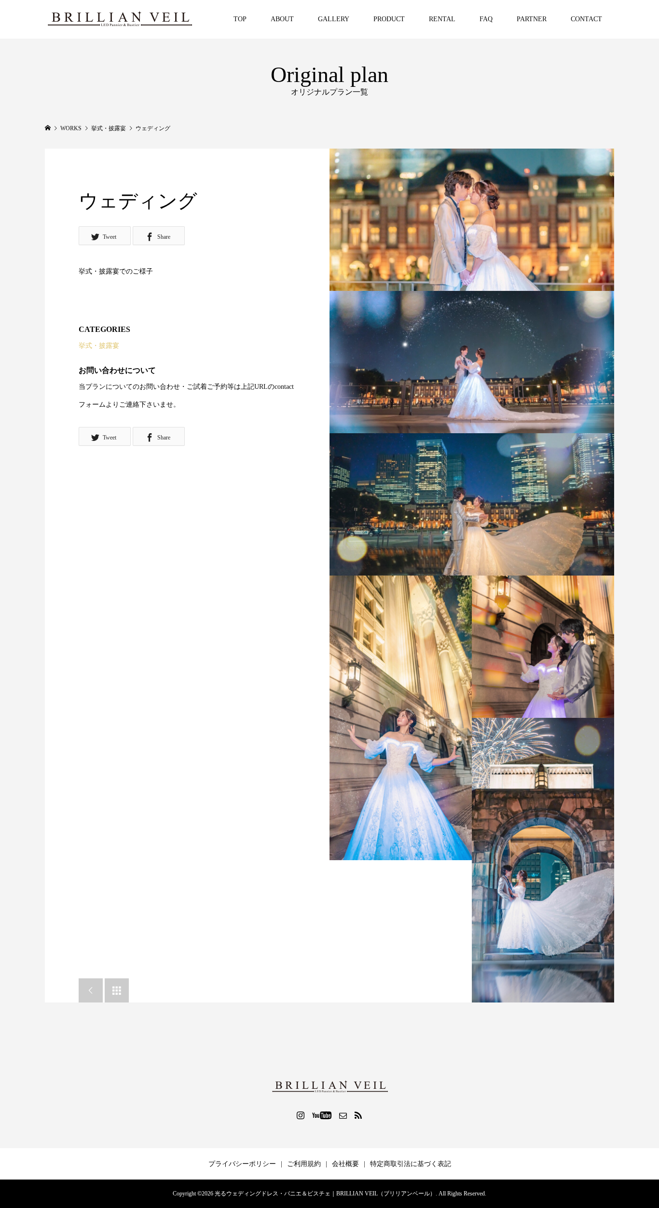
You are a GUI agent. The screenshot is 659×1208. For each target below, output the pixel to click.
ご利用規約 (304, 1163)
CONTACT (586, 19)
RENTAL (442, 19)
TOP (240, 19)
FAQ (486, 19)
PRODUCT (389, 19)
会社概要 (345, 1163)
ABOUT (282, 19)
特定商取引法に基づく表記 (410, 1163)
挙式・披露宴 (99, 345)
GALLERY (333, 19)
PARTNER (532, 19)
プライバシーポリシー (242, 1163)
